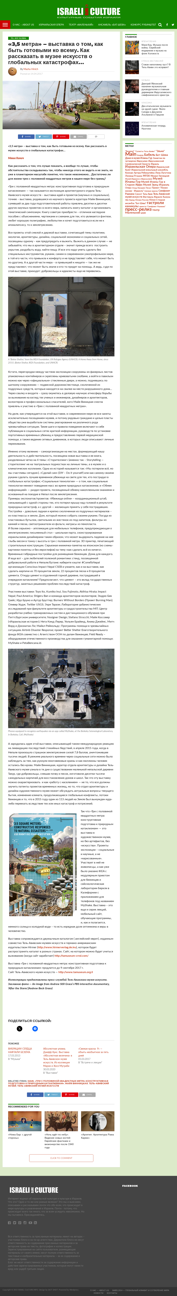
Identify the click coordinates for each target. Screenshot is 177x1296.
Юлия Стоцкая (157, 200)
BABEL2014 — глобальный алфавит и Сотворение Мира (140, 1290)
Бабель (149, 154)
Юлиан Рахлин (142, 200)
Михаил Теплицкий (160, 176)
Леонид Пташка (133, 176)
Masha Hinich (31, 69)
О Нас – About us (23, 24)
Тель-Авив (147, 194)
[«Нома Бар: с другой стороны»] (24, 1130)
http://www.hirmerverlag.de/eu (57, 947)
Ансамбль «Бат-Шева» (112, 24)
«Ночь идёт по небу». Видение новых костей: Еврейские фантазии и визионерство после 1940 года (59, 1141)
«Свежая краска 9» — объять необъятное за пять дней (93, 1052)
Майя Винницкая (76, 1083)
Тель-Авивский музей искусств (38, 1086)
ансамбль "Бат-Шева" (135, 203)
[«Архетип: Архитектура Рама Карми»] (97, 1130)
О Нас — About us (99, 1290)
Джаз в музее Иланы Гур (138, 158)
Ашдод (140, 155)
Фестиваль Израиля (152, 197)
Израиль (155, 164)
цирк (143, 213)
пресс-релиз (138, 209)
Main (31, 1081)
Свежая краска (151, 191)
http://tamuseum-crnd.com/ (71, 955)
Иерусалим (142, 161)
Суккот (138, 194)
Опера (128, 188)
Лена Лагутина (163, 173)
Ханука (166, 197)
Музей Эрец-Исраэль (156, 185)
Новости (98, 1293)
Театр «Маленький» (81, 24)
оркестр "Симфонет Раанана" (152, 206)
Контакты (112, 1293)
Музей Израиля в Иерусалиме (138, 179)
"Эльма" (160, 151)
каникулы (132, 206)
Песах (148, 188)
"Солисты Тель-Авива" (145, 151)
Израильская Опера (51, 24)
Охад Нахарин (138, 188)
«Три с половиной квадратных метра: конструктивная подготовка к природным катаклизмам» (58, 1082)
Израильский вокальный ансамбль (149, 170)
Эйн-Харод (130, 200)
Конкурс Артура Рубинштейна (140, 173)
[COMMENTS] (96, 135)
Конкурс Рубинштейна (145, 24)
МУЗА (146, 176)
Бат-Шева (162, 155)
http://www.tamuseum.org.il (75, 972)
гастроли (155, 203)
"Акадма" (129, 151)
